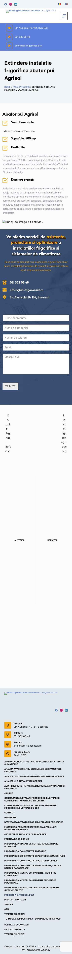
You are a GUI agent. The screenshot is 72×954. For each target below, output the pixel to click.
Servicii (8, 904)
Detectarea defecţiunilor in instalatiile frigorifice (33, 822)
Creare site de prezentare (52, 946)
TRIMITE (10, 386)
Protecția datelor (15, 899)
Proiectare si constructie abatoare (25, 851)
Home (7, 87)
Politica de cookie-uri (16, 839)
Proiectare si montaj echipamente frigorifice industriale (30, 881)
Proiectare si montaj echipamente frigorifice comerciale (30, 874)
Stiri (6, 909)
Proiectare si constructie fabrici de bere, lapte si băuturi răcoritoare (32, 866)
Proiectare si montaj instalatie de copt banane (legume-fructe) (31, 888)
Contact (9, 812)
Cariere (8, 793)
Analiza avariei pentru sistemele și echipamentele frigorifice (32, 770)
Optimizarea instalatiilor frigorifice (25, 834)
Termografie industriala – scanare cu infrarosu (32, 919)
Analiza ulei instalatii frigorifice (23, 781)
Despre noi (10, 817)
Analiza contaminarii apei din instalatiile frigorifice (34, 776)
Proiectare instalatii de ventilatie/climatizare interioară (31, 845)
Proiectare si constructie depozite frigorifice (30, 860)
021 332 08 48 (22, 36)
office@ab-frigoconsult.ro (28, 45)
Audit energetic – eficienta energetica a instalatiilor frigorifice (34, 787)
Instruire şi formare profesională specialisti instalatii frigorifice (30, 828)
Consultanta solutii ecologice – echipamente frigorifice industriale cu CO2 (30, 806)
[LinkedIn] (15, 4)
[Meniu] (64, 16)
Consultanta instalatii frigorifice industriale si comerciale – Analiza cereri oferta (32, 799)
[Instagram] (10, 4)
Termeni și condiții (14, 914)
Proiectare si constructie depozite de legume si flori (34, 856)
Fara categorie (21, 87)
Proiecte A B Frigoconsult (19, 895)
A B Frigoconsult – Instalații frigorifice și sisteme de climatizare (34, 763)
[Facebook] (5, 4)
